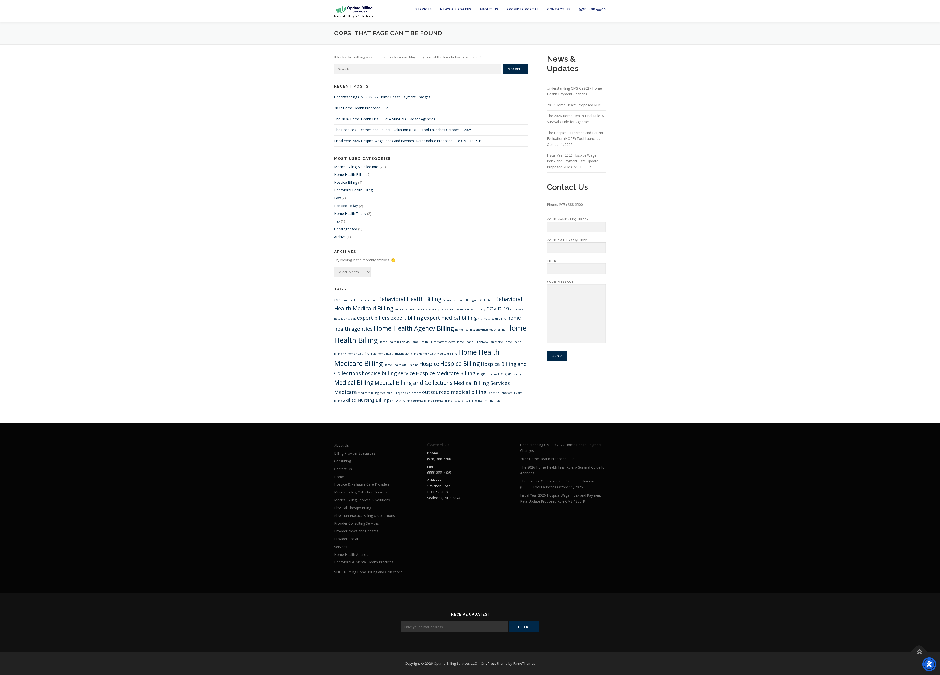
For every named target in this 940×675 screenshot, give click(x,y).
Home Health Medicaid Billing (438, 353)
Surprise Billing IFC (445, 400)
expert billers (373, 317)
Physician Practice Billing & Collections (364, 515)
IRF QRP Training (486, 374)
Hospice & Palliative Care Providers (362, 484)
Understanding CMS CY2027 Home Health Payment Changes (382, 97)
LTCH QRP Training (509, 374)
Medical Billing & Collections (356, 166)
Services (423, 9)
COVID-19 (497, 308)
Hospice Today (346, 205)
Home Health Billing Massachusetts (433, 341)
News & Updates (455, 9)
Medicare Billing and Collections (400, 393)
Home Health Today (350, 213)
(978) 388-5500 (592, 9)
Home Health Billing (349, 174)
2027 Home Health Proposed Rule (361, 108)
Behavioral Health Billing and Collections (468, 300)
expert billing (406, 317)
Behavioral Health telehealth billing (462, 309)
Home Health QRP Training (401, 364)
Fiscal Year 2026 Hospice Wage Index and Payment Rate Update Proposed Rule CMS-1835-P (407, 140)
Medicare (345, 392)
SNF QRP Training (401, 400)
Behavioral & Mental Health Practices (363, 562)
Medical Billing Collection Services (360, 492)
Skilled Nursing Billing (366, 400)
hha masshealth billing (492, 318)
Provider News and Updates (356, 531)
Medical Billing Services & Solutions (362, 500)
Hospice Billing (345, 182)
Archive (340, 236)
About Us (489, 9)
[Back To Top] (919, 652)
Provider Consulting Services (356, 523)
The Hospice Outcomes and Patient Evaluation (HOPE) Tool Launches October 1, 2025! (403, 129)
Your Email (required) (568, 240)
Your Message (560, 281)
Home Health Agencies (352, 554)
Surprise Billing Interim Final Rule (479, 400)
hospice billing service (388, 373)
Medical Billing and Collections (414, 383)
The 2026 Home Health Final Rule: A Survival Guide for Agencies (384, 119)
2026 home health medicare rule (355, 300)
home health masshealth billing (397, 353)
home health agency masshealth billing (480, 329)
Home (339, 476)
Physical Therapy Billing (352, 507)
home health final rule (361, 353)
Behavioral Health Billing (353, 190)
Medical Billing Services (482, 382)
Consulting (342, 461)
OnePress (488, 663)
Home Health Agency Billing (414, 328)
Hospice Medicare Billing (445, 373)
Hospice (429, 363)
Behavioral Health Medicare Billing (416, 309)
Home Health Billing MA (394, 341)
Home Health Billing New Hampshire (479, 341)
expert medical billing (450, 317)
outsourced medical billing (454, 392)
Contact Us (559, 9)
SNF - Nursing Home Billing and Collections (368, 572)
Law (337, 197)
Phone (553, 261)
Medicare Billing (368, 393)
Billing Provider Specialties (354, 453)
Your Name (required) (567, 219)
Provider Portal (523, 9)
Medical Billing (354, 382)
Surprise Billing (422, 400)
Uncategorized (345, 229)
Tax (337, 221)
